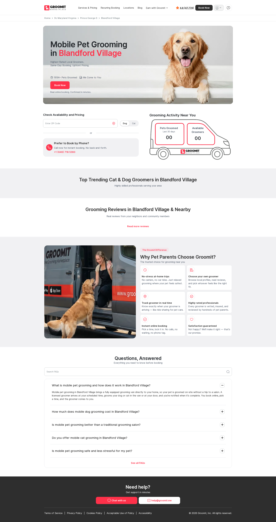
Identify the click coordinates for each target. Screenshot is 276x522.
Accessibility (145, 513)
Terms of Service (53, 513)
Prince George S (88, 18)
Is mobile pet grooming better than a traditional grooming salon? (96, 424)
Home (47, 18)
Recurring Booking (110, 7)
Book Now (204, 7)
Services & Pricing (87, 7)
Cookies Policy (94, 513)
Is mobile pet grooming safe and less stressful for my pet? (92, 451)
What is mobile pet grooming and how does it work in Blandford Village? (101, 385)
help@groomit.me (161, 500)
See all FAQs (138, 463)
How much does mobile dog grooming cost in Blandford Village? (95, 411)
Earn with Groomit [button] (155, 7)
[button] (218, 8)
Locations (128, 7)
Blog (140, 7)
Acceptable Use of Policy (120, 513)
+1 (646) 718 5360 (64, 152)
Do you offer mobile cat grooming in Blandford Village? (89, 438)
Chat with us (119, 500)
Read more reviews (138, 226)
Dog (125, 123)
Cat (134, 123)
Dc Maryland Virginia (65, 18)
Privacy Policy (74, 513)
